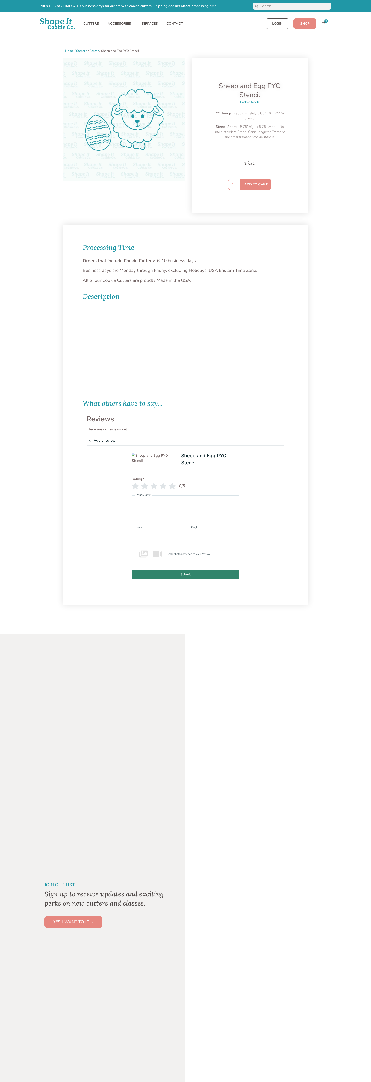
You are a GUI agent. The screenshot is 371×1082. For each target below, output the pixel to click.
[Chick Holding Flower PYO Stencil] (185, 339)
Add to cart (256, 184)
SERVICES (150, 23)
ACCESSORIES (119, 23)
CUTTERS (91, 23)
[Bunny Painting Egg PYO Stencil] (144, 339)
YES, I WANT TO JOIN (73, 922)
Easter (94, 51)
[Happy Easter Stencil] (269, 339)
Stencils (81, 51)
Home (69, 51)
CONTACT (174, 23)
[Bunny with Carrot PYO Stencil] (102, 339)
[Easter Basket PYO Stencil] (227, 339)
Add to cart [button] (96, 390)
